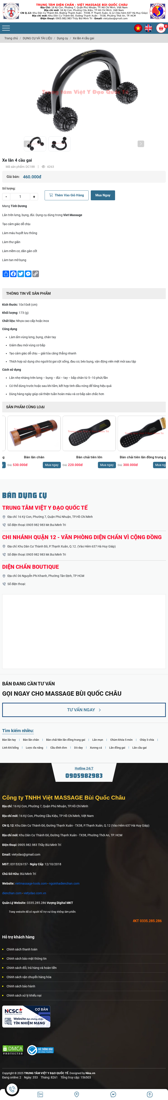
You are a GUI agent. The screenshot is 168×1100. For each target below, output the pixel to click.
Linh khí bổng (10, 747)
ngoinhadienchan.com (64, 883)
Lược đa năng (34, 747)
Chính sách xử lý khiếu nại (24, 995)
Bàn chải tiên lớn (84, 457)
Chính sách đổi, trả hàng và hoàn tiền (32, 968)
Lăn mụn (97, 739)
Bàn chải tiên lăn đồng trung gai (139, 457)
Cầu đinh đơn (58, 747)
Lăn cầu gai (139, 747)
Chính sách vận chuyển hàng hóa (29, 977)
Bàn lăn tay (9, 739)
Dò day (78, 747)
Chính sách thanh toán (22, 949)
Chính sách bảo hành (21, 986)
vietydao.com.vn (35, 893)
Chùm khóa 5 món (121, 739)
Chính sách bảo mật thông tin (27, 958)
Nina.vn (90, 1073)
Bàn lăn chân (29, 457)
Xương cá (96, 747)
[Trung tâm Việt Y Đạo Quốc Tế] (11, 11)
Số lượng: (9, 188)
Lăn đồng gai (117, 747)
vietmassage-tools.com (31, 883)
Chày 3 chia (147, 739)
